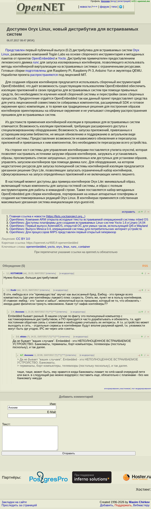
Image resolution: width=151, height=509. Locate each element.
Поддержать (123, 505)
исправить (128, 211)
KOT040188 (16, 273)
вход (113, 1)
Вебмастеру (141, 505)
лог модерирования (141, 388)
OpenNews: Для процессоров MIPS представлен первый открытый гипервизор (62, 232)
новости (85, 6)
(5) (23, 265)
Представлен (15, 50)
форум (104, 6)
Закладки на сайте (14, 502)
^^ (50, 312)
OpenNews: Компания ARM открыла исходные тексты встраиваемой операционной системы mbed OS (78, 219)
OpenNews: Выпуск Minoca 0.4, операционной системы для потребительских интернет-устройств (75, 229)
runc (36, 62)
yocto (51, 246)
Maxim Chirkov (139, 502)
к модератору (67, 273)
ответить (50, 273)
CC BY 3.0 (23, 238)
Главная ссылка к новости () (47, 216)
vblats (23, 336)
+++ (95, 6)
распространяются (44, 74)
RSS (145, 265)
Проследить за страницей (19, 505)
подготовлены (35, 70)
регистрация (124, 1)
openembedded (36, 246)
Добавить (106, 505)
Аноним (19, 312)
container (84, 246)
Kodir (13, 290)
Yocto (62, 58)
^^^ (54, 312)
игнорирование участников (117, 388)
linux (66, 246)
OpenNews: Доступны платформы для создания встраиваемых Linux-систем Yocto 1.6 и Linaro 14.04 (77, 222)
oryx (59, 246)
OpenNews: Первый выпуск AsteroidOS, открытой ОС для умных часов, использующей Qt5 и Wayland (78, 225)
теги (114, 6)
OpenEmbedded (43, 58)
